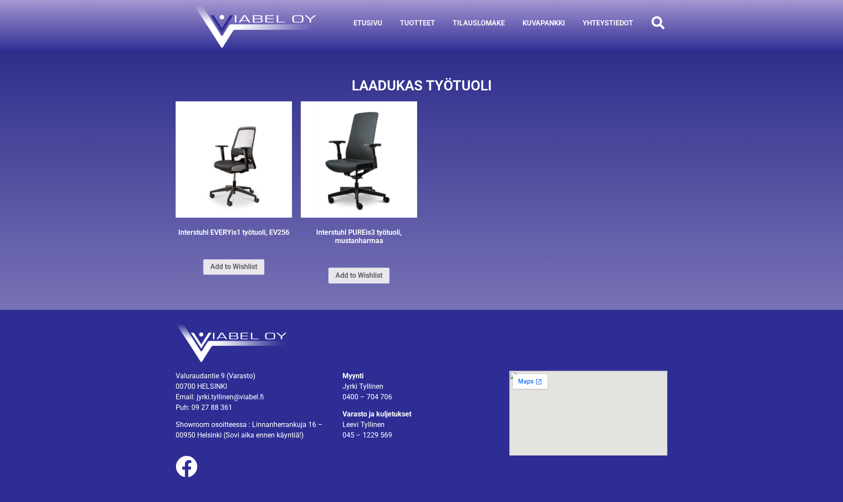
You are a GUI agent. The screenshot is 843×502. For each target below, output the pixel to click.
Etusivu (367, 23)
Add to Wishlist (233, 266)
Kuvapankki (543, 23)
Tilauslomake (479, 23)
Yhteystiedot (608, 23)
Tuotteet (417, 23)
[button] (658, 23)
